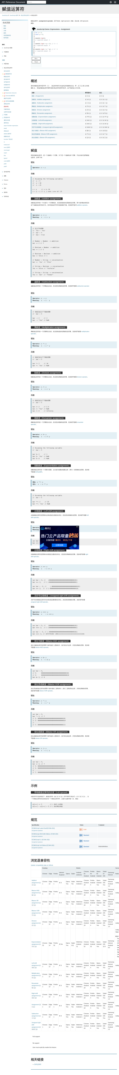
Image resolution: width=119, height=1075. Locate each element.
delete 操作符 (7, 133)
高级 (5, 56)
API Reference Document (13, 2)
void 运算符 (7, 161)
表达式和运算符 (8, 68)
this (5, 155)
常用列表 (6, 196)
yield (5, 163)
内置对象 (6, 63)
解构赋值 (6, 90)
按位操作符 (7, 79)
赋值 (5, 28)
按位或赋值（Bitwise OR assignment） (44, 137)
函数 (5, 176)
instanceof (6, 144)
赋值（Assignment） (38, 96)
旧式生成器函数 (10, 101)
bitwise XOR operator (46, 691)
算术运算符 (38, 472)
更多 (5, 188)
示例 (5, 30)
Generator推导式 (10, 95)
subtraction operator (83, 286)
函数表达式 (7, 136)
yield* (5, 166)
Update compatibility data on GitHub (42, 865)
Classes (6, 180)
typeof (5, 158)
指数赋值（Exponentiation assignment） (44, 117)
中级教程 (6, 52)
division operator (82, 377)
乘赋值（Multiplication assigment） (42, 106)
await (5, 128)
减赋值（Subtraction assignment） (42, 103)
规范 (5, 33)
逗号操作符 (7, 82)
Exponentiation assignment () (36, 944)
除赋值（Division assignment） (41, 110)
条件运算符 (7, 87)
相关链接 (6, 37)
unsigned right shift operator (39, 602)
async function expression (11, 125)
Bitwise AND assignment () (36, 893)
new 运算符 (7, 147)
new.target (7, 150)
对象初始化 (7, 109)
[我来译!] (6, 106)
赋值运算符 (7, 76)
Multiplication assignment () (36, 975)
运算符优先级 (7, 112)
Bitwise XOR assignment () (36, 913)
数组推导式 (9, 74)
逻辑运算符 (7, 103)
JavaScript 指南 (8, 47)
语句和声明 (7, 171)
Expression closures (11, 93)
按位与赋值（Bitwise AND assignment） (44, 130)
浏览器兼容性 (7, 35)
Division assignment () (36, 923)
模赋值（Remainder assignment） (42, 113)
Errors (5, 184)
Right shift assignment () (36, 996)
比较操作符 (7, 84)
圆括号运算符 (7, 98)
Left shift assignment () (36, 965)
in (4, 142)
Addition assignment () (36, 883)
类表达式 (6, 131)
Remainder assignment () (36, 986)
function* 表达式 (8, 139)
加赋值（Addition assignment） (41, 99)
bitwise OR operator (41, 738)
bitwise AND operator (41, 647)
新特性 (5, 192)
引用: (3, 60)
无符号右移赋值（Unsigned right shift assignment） (48, 127)
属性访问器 (7, 120)
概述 (5, 26)
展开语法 (6, 123)
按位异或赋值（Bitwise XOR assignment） (45, 134)
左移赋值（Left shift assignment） (42, 120)
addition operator (82, 205)
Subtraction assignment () (36, 1016)
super (5, 152)
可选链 (5, 114)
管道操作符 (7, 117)
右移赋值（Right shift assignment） (43, 123)
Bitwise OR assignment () (36, 903)
